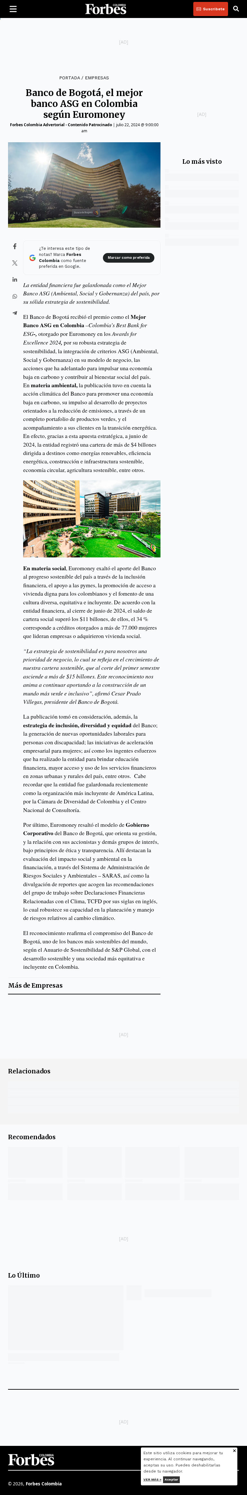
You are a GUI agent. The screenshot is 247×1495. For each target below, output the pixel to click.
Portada (69, 77)
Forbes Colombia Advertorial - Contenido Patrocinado (61, 124)
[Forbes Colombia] (105, 9)
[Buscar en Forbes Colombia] (236, 9)
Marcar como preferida (129, 258)
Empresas (97, 77)
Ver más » (152, 1479)
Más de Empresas (35, 985)
